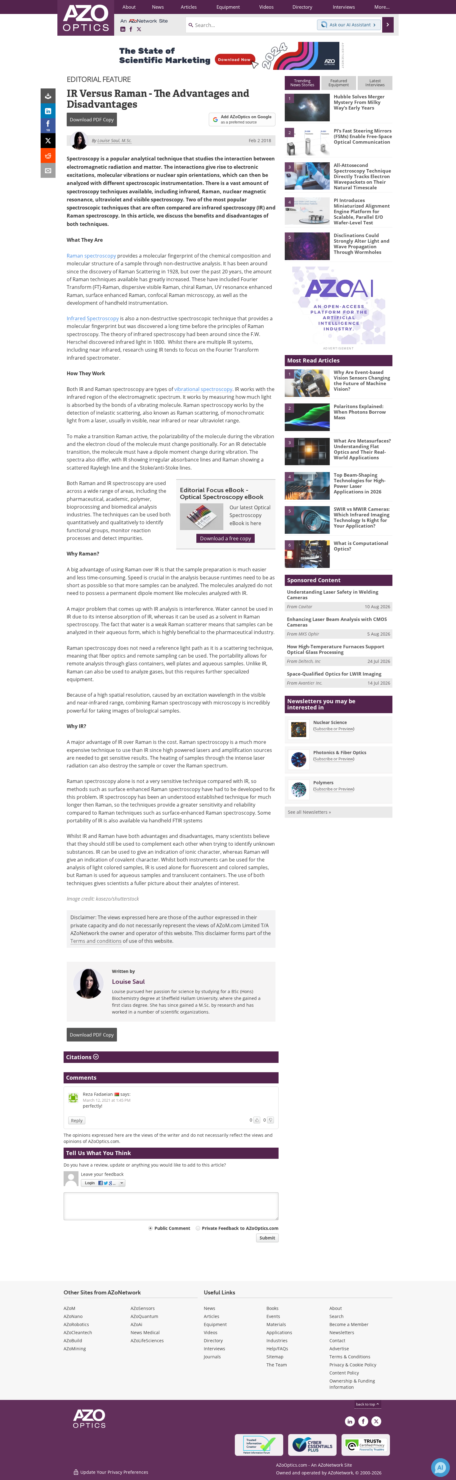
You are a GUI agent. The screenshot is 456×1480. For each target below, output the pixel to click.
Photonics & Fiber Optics (339, 752)
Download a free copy (225, 538)
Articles (211, 1316)
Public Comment (172, 1228)
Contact (337, 1340)
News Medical (145, 1332)
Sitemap (275, 1357)
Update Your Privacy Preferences (113, 1472)
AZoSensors (143, 1308)
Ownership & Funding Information (352, 1384)
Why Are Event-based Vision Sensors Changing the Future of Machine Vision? (362, 380)
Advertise (339, 1349)
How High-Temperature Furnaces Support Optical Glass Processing (335, 649)
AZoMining (75, 1349)
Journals (212, 1357)
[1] (307, 107)
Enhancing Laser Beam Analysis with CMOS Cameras (337, 622)
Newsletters (341, 1332)
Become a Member (349, 1324)
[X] (48, 140)
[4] (307, 211)
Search (336, 1316)
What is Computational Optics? (361, 546)
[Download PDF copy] (48, 95)
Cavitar (305, 607)
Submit (267, 1238)
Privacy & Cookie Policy (352, 1365)
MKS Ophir (308, 634)
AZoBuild (73, 1340)
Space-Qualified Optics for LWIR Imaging (334, 674)
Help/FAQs (277, 1349)
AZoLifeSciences (147, 1340)
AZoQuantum (144, 1316)
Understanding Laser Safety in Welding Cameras (332, 595)
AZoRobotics (76, 1324)
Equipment (215, 1324)
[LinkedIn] (48, 110)
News (209, 1308)
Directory (213, 1340)
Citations (79, 1057)
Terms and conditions (96, 941)
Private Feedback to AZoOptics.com (240, 1228)
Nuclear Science (330, 722)
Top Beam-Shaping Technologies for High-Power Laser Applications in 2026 (360, 483)
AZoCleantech (78, 1332)
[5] (307, 246)
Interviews (214, 1349)
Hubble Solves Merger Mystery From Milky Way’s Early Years (359, 102)
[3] (307, 175)
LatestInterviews (375, 83)
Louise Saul (128, 981)
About (335, 1308)
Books (272, 1308)
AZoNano (73, 1316)
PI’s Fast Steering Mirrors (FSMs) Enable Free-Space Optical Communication (363, 136)
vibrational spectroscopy (203, 389)
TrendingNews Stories (302, 83)
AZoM (69, 1308)
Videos (210, 1332)
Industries (277, 1340)
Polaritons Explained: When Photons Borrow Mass (360, 412)
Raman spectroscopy (91, 255)
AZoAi (136, 1324)
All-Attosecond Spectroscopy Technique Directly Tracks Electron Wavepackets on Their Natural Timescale (362, 176)
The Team (276, 1365)
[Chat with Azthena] (440, 1467)
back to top (366, 1403)
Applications (279, 1332)
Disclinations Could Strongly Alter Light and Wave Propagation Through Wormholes (362, 243)
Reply (77, 1120)
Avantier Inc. (310, 683)
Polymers (323, 782)
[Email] (48, 170)
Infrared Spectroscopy (93, 318)
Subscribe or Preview (334, 728)
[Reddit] (48, 155)
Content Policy (344, 1373)
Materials (276, 1324)
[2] (307, 141)
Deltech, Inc (309, 661)
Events (273, 1316)
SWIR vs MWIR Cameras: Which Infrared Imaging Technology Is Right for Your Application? (362, 517)
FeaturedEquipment (339, 83)
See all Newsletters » (309, 812)
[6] (307, 553)
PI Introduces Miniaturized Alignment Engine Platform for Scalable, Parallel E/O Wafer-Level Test (362, 211)
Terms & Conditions (349, 1357)
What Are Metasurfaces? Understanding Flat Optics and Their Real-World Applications (362, 449)
